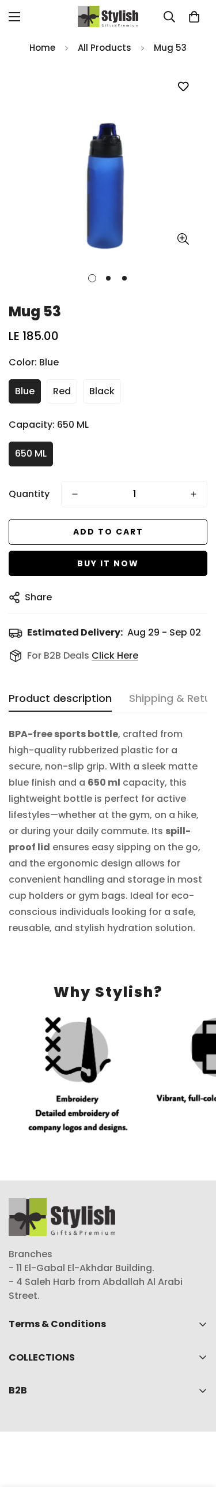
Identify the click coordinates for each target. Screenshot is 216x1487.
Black (102, 391)
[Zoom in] (183, 239)
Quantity (29, 493)
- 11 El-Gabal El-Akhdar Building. (81, 1268)
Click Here (115, 655)
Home (42, 48)
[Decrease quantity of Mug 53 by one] (75, 494)
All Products (104, 48)
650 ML (31, 453)
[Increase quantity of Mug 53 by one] (193, 494)
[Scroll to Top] (195, 1425)
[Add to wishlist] (183, 87)
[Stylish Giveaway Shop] (108, 16)
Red (62, 391)
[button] (194, 16)
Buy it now (108, 563)
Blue (25, 391)
